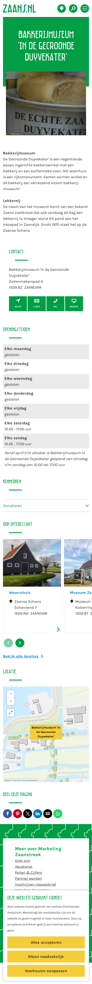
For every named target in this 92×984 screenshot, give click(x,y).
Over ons (22, 860)
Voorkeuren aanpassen (46, 970)
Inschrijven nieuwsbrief (35, 884)
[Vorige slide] (8, 642)
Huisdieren (12, 505)
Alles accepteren (46, 942)
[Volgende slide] (19, 642)
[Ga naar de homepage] (21, 8)
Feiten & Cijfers (28, 872)
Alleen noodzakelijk (46, 956)
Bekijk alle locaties (21, 656)
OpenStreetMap (20, 780)
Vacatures (23, 866)
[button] (46, 734)
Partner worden (28, 878)
